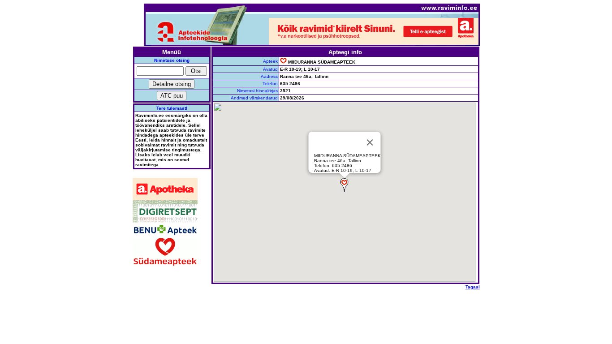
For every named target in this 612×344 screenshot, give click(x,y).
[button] (344, 185)
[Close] (370, 142)
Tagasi (472, 286)
